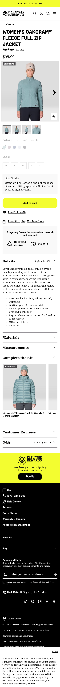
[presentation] (35, 13)
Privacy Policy (41, 630)
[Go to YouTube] (53, 603)
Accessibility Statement (16, 524)
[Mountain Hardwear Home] (13, 13)
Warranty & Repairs (14, 518)
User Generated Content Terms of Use (22, 641)
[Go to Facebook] (46, 603)
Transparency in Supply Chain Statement (23, 647)
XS (5, 166)
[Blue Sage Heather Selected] (4, 147)
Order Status (10, 513)
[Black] (24, 147)
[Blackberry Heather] (9, 147)
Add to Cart (30, 202)
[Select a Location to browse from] (4, 619)
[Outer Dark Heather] (14, 147)
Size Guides (12, 178)
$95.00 (8, 56)
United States (14, 619)
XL (40, 166)
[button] (54, 13)
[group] (30, 469)
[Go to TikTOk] (25, 603)
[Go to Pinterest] (32, 603)
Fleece (10, 24)
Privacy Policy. (26, 683)
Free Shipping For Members (26, 221)
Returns (7, 507)
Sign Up (30, 476)
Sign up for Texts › (25, 592)
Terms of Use (39, 582)
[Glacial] (19, 147)
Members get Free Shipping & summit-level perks (30, 469)
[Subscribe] (55, 574)
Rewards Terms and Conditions (18, 636)
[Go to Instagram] (39, 603)
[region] (30, 667)
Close (55, 652)
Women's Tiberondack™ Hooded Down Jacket (23, 414)
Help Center (14, 501)
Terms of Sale (25, 630)
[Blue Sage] (24, 387)
